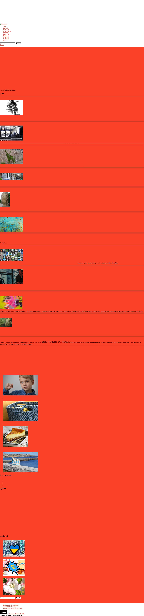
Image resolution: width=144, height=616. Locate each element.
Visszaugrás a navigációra (7, 88)
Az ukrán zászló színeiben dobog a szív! (36, 540)
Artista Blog (38, 341)
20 (7, 599)
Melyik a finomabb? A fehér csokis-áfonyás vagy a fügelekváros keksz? (44, 559)
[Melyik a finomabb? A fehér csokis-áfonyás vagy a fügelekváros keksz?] (14, 567)
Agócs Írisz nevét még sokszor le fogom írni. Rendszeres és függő (17, 341)
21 (8, 599)
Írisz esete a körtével (7, 85)
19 (5, 599)
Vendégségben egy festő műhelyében (12, 58)
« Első (1, 599)
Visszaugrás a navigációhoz (7, 347)
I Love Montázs (5, 72)
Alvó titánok (4, 82)
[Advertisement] (50, 11)
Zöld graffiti (4, 55)
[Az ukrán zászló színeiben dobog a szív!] (14, 548)
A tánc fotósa (4, 48)
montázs (75, 263)
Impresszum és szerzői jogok (10, 605)
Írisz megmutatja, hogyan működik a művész (44, 344)
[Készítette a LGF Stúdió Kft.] (16, 613)
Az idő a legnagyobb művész (10, 65)
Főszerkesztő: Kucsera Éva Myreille (12, 608)
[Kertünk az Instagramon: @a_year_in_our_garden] (14, 586)
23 (11, 599)
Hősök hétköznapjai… (7, 51)
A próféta (3, 62)
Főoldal (2, 45)
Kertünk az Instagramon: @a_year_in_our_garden (38, 578)
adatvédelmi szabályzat (9, 606)
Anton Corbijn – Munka (8, 75)
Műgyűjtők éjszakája (7, 68)
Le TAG (3, 78)
